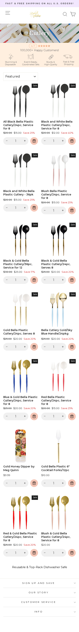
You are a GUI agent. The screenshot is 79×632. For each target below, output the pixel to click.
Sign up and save (38, 583)
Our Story (39, 592)
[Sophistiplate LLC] (35, 14)
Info (38, 611)
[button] (65, 14)
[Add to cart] (34, 141)
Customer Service (38, 602)
